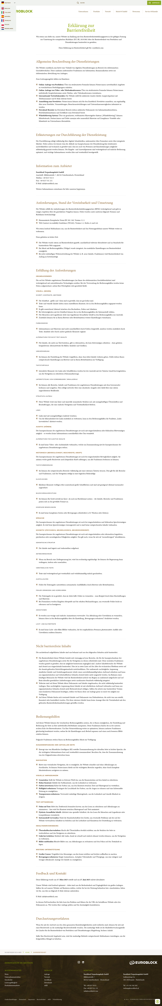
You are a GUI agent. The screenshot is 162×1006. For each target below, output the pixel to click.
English (7, 8)
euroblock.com (97, 48)
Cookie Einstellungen (11, 999)
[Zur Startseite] (19, 11)
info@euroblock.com (50, 183)
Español (7, 16)
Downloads (48, 982)
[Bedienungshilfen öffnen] (157, 1001)
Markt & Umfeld (121, 11)
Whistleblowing (57, 999)
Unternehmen (83, 11)
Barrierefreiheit (41, 999)
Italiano (8, 12)
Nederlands (9, 28)
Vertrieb (108, 11)
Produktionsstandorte (12, 985)
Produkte (96, 11)
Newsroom (136, 11)
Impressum (80, 189)
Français (8, 20)
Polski (7, 24)
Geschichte (8, 980)
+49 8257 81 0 (48, 177)
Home (27, 952)
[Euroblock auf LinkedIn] (83, 962)
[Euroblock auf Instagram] (79, 962)
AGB (46, 985)
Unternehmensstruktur (13, 977)
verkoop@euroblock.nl (131, 988)
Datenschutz (22, 999)
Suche (82, 2)
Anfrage (47, 974)
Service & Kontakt (151, 11)
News (6, 974)
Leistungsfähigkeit (11, 982)
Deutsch (8, 2)
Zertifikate (47, 980)
